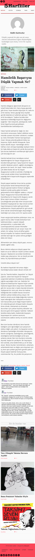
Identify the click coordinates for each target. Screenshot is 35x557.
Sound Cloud (16, 555)
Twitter (4, 1)
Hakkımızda (17, 1)
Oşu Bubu (3, 532)
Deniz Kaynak (4, 458)
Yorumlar (30, 550)
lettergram (26, 546)
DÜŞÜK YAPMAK (10, 87)
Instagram (6, 555)
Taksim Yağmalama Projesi (13, 529)
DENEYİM (3, 87)
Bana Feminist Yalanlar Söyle (14, 496)
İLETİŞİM (25, 1)
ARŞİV (11, 550)
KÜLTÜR (10, 10)
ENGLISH (31, 1)
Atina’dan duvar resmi (17, 365)
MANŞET (3, 89)
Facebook (1, 1)
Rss (19, 555)
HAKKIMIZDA (5, 550)
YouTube (9, 555)
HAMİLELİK (17, 87)
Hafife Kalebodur (17, 33)
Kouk (28, 365)
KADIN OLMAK (23, 87)
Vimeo (11, 555)
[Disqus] (17, 399)
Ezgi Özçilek (3, 499)
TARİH (25, 10)
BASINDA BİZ (17, 550)
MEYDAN (3, 10)
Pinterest (14, 555)
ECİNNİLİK (18, 10)
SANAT (32, 10)
